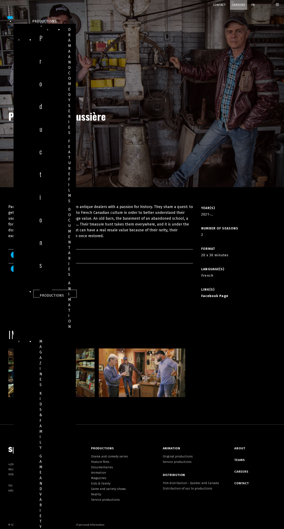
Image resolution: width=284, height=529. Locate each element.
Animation (69, 305)
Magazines (41, 363)
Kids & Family (41, 420)
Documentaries (69, 242)
